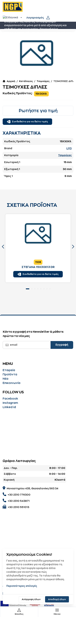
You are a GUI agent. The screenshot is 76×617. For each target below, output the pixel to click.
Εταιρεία (9, 370)
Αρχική (11, 81)
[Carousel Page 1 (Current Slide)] (27, 288)
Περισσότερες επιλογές (21, 586)
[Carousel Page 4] (37, 288)
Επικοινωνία (11, 383)
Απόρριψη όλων (31, 599)
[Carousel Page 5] (40, 288)
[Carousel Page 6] (43, 288)
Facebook (10, 398)
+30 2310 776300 (19, 494)
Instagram (10, 402)
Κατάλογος (26, 81)
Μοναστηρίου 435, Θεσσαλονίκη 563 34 (32, 488)
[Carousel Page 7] (46, 288)
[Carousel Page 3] (34, 288)
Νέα (5, 378)
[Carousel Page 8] (49, 288)
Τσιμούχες (43, 81)
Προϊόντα (10, 374)
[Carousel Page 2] (31, 288)
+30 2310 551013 (18, 507)
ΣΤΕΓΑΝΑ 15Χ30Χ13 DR (38, 267)
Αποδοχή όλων (57, 599)
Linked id (9, 407)
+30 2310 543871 (19, 501)
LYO (69, 148)
